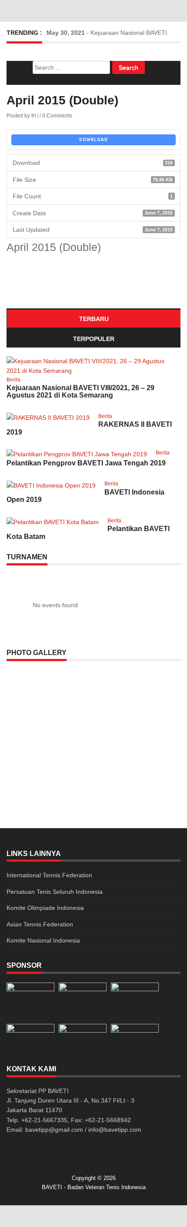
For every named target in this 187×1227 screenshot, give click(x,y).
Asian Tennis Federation (40, 924)
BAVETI (52, 1187)
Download (93, 139)
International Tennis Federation (49, 875)
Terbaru (94, 318)
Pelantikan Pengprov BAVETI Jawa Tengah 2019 (86, 463)
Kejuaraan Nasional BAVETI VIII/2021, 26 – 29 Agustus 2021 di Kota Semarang (80, 391)
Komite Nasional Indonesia (43, 940)
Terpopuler (93, 338)
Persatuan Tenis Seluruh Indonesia (55, 891)
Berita (13, 380)
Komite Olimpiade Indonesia (45, 907)
